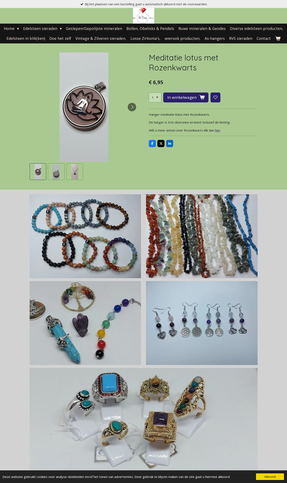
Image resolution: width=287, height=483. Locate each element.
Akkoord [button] (270, 477)
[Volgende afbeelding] (132, 107)
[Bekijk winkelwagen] (277, 38)
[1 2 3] (155, 97)
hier (217, 130)
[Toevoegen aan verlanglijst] (215, 97)
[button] (38, 171)
